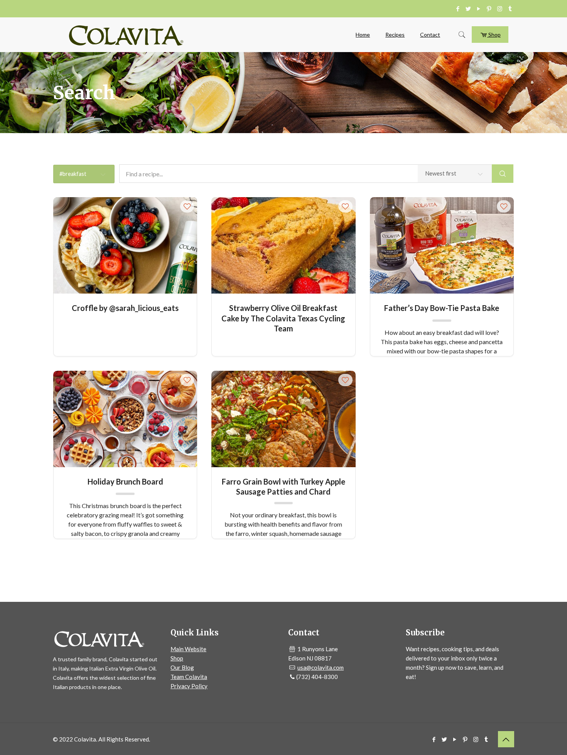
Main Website (188, 648)
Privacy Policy (189, 685)
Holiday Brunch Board (125, 481)
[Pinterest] (489, 8)
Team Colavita (188, 676)
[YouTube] (479, 8)
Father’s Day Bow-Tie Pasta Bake (441, 307)
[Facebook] (458, 8)
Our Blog (182, 667)
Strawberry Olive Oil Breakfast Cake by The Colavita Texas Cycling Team (283, 312)
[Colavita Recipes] (126, 34)
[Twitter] (468, 8)
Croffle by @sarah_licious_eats (125, 307)
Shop (494, 34)
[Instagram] (500, 8)
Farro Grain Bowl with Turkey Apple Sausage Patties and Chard (283, 486)
